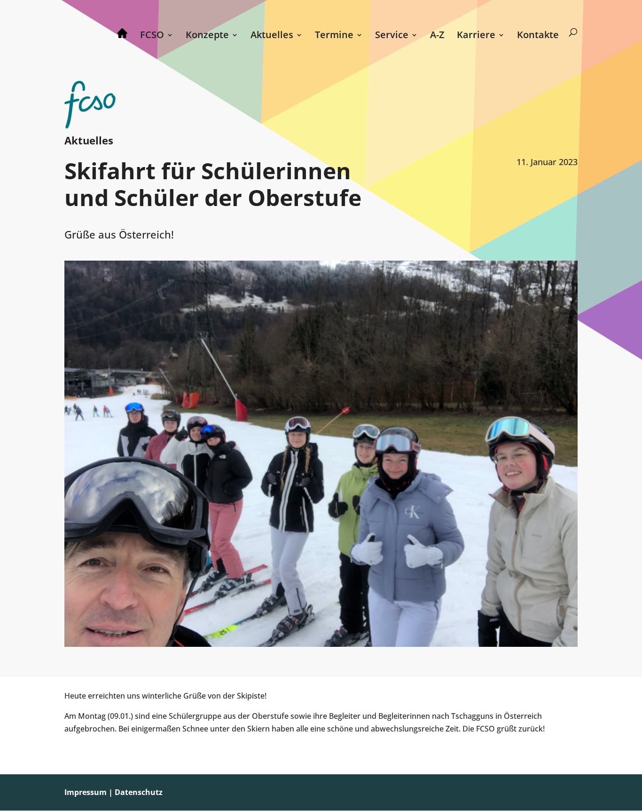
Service (391, 36)
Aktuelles (272, 36)
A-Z (437, 36)
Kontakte (538, 36)
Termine (334, 36)
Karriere (476, 36)
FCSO (152, 36)
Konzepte (207, 36)
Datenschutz (139, 792)
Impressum (85, 792)
